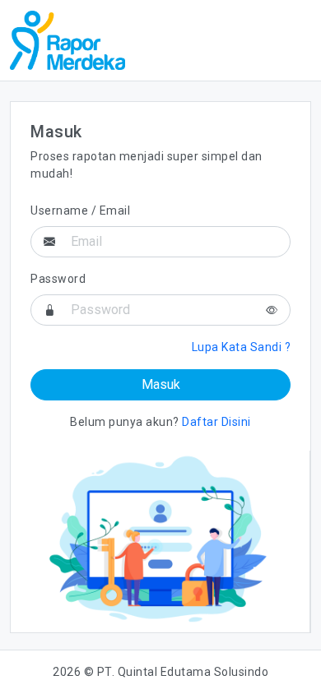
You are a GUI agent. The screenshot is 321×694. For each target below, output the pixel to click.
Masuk (161, 384)
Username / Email (80, 210)
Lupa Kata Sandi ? (241, 347)
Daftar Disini (216, 421)
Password (58, 278)
